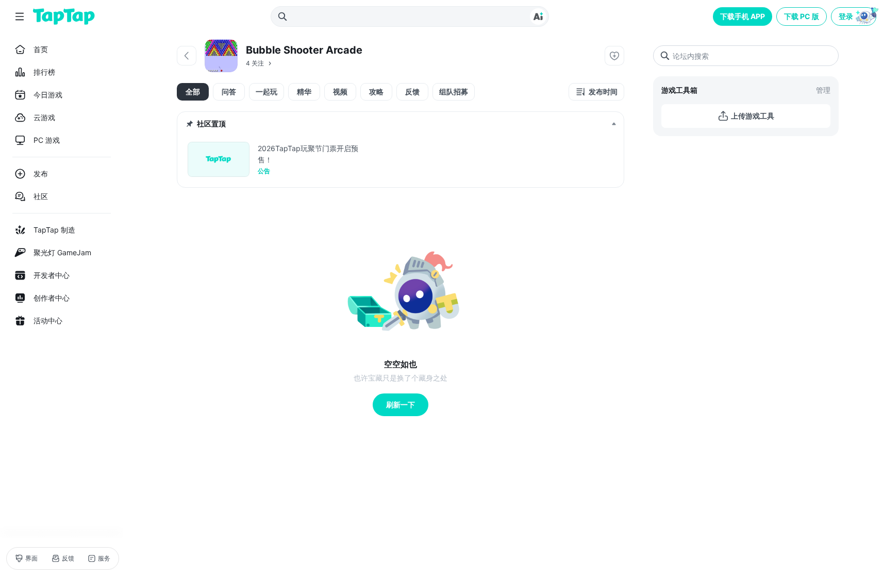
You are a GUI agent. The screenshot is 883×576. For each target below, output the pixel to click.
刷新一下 (400, 404)
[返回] (186, 55)
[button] (854, 16)
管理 (823, 90)
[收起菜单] (19, 16)
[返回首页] (64, 16)
